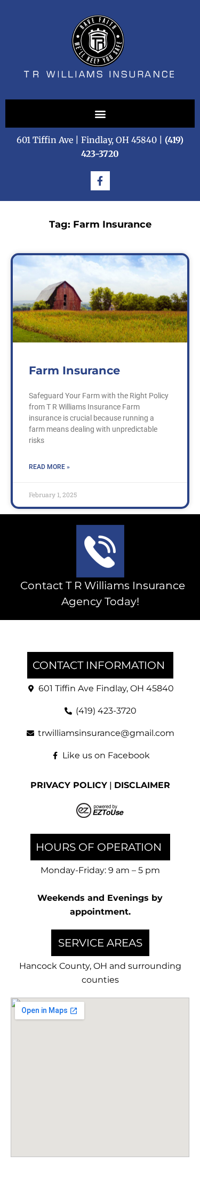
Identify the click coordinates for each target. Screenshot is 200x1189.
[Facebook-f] (100, 180)
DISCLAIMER (142, 785)
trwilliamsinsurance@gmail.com (106, 733)
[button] (100, 113)
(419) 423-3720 (106, 711)
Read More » (49, 467)
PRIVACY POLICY (68, 785)
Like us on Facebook (106, 755)
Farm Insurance (74, 370)
